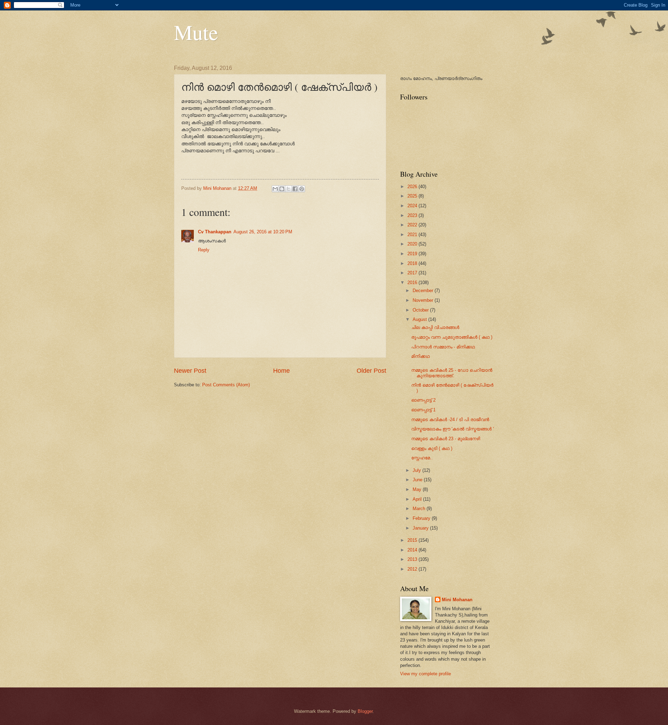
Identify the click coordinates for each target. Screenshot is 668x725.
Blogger (365, 711)
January (421, 528)
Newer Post (190, 370)
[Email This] (275, 188)
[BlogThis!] (281, 188)
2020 (413, 244)
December (424, 290)
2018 (413, 263)
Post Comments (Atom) (226, 384)
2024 (413, 205)
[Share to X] (288, 188)
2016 (413, 282)
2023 (413, 215)
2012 (413, 569)
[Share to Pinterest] (301, 188)
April (418, 499)
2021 (413, 234)
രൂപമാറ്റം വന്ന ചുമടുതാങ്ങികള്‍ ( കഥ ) (451, 337)
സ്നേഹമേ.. (422, 457)
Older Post (371, 370)
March (420, 508)
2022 (413, 224)
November (424, 300)
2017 (413, 272)
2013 (413, 559)
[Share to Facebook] (295, 188)
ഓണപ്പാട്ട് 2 (423, 400)
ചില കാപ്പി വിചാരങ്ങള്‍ (435, 327)
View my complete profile (425, 673)
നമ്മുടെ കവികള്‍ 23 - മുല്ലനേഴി (445, 438)
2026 (413, 186)
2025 (413, 196)
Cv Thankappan (214, 231)
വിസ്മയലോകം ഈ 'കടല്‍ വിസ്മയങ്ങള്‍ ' (452, 429)
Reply (203, 249)
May (418, 489)
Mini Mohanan (457, 599)
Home (281, 370)
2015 (413, 540)
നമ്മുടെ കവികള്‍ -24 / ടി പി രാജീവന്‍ (450, 419)
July (417, 470)
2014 (413, 550)
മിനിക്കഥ (420, 356)
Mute (196, 32)
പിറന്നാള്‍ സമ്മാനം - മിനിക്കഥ (443, 346)
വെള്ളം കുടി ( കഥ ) (431, 448)
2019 (413, 253)
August (420, 319)
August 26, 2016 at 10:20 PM (262, 231)
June (418, 479)
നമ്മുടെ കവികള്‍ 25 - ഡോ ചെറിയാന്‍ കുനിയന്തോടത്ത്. (451, 373)
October (421, 310)
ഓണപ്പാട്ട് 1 (423, 409)
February (422, 518)
